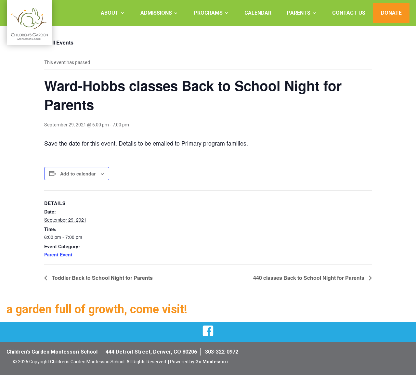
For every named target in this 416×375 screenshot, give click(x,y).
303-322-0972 (221, 352)
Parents (298, 13)
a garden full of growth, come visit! (96, 309)
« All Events (58, 42)
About (110, 13)
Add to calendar (78, 173)
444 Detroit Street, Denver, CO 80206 (151, 352)
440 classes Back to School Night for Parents (309, 277)
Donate (391, 13)
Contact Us (348, 13)
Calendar (257, 13)
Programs (208, 13)
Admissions (156, 13)
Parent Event (58, 254)
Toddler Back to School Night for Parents (101, 277)
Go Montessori (211, 361)
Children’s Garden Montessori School (52, 352)
